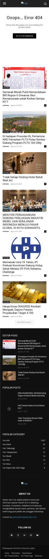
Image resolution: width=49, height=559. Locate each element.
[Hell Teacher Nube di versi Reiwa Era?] (9, 408)
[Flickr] (24, 535)
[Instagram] (30, 535)
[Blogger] (11, 535)
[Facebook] (18, 535)
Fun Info (6, 88)
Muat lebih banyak (23, 322)
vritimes (6, 105)
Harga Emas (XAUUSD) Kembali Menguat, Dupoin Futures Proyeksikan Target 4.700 (22, 309)
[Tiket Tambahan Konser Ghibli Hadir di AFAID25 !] (9, 421)
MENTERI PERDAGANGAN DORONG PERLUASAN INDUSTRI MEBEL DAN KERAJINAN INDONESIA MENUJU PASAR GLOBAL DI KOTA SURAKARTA (23, 221)
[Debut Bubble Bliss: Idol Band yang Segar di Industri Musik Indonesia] (9, 396)
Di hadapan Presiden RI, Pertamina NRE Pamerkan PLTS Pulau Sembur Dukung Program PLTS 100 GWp (24, 139)
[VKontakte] (37, 535)
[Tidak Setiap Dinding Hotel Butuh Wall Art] (24, 163)
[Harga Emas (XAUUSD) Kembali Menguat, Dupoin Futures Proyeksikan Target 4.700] (24, 292)
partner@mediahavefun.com (25, 517)
